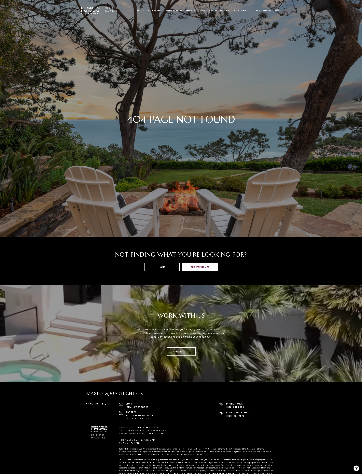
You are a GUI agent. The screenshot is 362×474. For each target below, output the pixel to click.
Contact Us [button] (181, 351)
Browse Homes (200, 267)
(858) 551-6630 (235, 407)
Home (162, 267)
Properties (155, 10)
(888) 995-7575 (235, 416)
